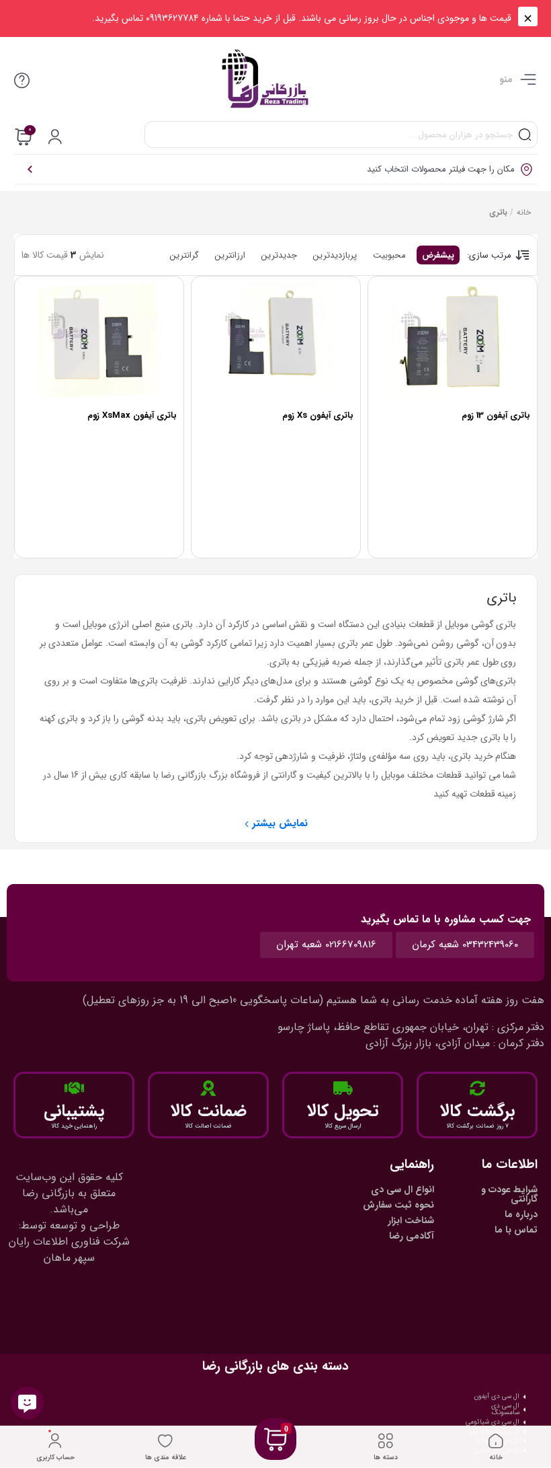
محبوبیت (389, 255)
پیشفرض (438, 255)
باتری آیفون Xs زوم (317, 415)
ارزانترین (230, 255)
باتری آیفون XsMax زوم (132, 415)
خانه (524, 212)
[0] (275, 1456)
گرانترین (184, 255)
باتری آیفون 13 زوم (496, 415)
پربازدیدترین (335, 255)
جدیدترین (279, 255)
